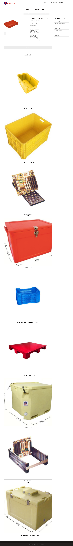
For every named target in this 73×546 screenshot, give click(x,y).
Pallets (24, 374)
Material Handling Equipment (60, 23)
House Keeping (58, 21)
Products (50, 2)
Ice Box (24, 267)
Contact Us (61, 2)
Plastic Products (31, 13)
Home (45, 2)
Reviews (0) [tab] (28, 47)
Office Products (58, 26)
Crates (37, 13)
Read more (51, 81)
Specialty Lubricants (59, 33)
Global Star (31, 544)
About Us (55, 2)
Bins (24, 107)
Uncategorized (58, 35)
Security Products (58, 30)
